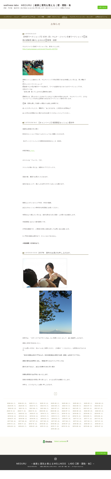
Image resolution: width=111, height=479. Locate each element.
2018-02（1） (56, 418)
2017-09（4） (11, 421)
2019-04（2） (12, 416)
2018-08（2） (98, 416)
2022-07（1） (88, 405)
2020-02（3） (23, 413)
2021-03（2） (88, 408)
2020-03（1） (12, 413)
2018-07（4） (12, 418)
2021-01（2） (99, 408)
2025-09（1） (55, 403)
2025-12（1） (33, 403)
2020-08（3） (55, 411)
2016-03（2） (11, 426)
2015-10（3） (66, 426)
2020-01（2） (34, 413)
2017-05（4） (55, 421)
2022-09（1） (77, 405)
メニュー (16, 16)
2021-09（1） (33, 408)
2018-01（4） (66, 418)
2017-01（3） (99, 421)
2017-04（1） (66, 421)
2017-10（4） (99, 418)
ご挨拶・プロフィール (53, 16)
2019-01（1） (45, 416)
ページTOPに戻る (101, 453)
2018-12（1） (55, 416)
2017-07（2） (33, 421)
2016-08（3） (55, 423)
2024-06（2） (99, 403)
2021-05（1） (77, 408)
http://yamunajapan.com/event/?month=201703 (40, 49)
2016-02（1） (22, 426)
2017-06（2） (44, 421)
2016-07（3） (66, 423)
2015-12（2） (44, 426)
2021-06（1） (66, 408)
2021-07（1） (55, 408)
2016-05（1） (88, 423)
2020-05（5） (88, 411)
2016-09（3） (44, 423)
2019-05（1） (99, 413)
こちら (32, 150)
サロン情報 (41, 16)
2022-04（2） (99, 405)
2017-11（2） (88, 418)
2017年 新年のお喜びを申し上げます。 (55, 253)
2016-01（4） (33, 426)
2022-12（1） (66, 405)
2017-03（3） (77, 421)
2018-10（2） (77, 416)
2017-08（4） (22, 421)
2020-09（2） (44, 411)
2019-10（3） (66, 413)
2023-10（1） (44, 405)
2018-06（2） (23, 418)
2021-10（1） (23, 408)
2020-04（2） (99, 411)
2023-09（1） (55, 405)
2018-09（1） (88, 416)
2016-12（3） (11, 423)
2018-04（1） (34, 418)
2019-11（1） (55, 413)
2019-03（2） (23, 416)
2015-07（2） (99, 426)
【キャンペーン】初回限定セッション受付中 (56, 123)
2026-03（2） (22, 403)
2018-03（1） (45, 418)
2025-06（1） (77, 403)
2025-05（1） (88, 403)
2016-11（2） (22, 423)
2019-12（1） (45, 413)
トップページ (8, 16)
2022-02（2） (12, 408)
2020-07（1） (66, 411)
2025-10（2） (44, 403)
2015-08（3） (88, 426)
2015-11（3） (55, 426)
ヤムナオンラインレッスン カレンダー (81, 16)
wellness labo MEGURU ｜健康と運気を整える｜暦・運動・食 (37, 5)
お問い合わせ (102, 7)
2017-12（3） (77, 418)
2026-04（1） (11, 403)
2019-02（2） (34, 416)
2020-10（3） (33, 411)
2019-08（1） (77, 413)
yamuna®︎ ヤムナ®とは (28, 16)
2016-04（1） (99, 423)
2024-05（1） (12, 405)
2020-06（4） (77, 411)
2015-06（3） (55, 429)
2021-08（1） (44, 408)
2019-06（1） (88, 413)
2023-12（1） (34, 405)
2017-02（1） (88, 421)
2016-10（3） (33, 423)
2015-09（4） (77, 426)
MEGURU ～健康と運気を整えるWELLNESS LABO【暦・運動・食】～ (55, 463)
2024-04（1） (23, 405)
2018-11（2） (66, 416)
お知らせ (64, 16)
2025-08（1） (66, 403)
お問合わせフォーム (101, 16)
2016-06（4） (77, 423)
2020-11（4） (22, 411)
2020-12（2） (11, 411)
